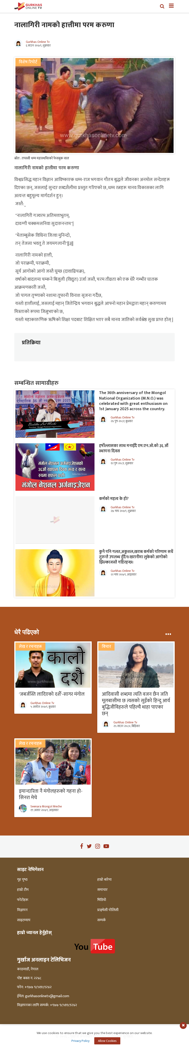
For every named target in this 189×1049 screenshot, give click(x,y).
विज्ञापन (22, 910)
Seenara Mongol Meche (46, 806)
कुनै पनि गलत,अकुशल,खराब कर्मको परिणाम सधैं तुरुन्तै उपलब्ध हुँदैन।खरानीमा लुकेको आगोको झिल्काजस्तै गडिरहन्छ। (136, 557)
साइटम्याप (23, 920)
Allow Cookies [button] (107, 1040)
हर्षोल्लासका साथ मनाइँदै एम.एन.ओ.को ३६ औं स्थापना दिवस (133, 448)
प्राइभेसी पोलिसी (107, 910)
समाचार (102, 890)
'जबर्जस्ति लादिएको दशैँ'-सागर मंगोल (52, 694)
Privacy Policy (80, 1040)
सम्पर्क (101, 920)
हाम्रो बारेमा (104, 879)
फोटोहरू (22, 900)
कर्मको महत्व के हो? (114, 498)
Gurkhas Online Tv (38, 41)
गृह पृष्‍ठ (22, 879)
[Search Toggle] (162, 6)
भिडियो (101, 900)
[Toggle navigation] (169, 6)
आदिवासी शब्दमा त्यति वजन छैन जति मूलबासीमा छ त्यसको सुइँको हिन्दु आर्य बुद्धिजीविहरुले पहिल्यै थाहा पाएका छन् (136, 704)
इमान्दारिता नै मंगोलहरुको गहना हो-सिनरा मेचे (51, 794)
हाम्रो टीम (23, 890)
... (168, 632)
